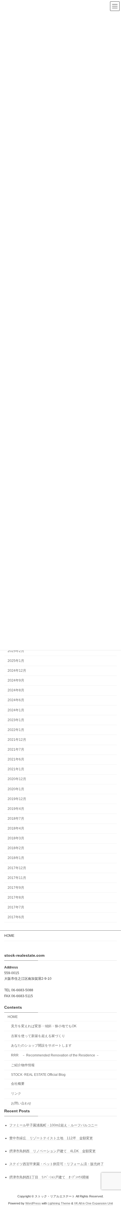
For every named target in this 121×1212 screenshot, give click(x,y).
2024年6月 (16, 700)
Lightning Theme (59, 1203)
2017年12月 (17, 868)
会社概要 (17, 1084)
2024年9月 (16, 680)
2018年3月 (16, 838)
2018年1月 (16, 858)
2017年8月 (16, 897)
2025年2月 (16, 651)
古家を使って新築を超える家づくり (38, 1036)
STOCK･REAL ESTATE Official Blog (38, 1074)
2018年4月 (16, 828)
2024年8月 (16, 690)
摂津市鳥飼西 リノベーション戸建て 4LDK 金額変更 (52, 1151)
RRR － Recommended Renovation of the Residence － (57, 1055)
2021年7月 (16, 749)
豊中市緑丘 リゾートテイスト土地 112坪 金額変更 (51, 1138)
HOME (9, 936)
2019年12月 (17, 799)
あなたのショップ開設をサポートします (41, 1045)
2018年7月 (16, 819)
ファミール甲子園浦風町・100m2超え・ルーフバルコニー (53, 1125)
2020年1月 (16, 789)
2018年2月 (16, 848)
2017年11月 (17, 878)
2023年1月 (16, 720)
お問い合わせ (21, 1103)
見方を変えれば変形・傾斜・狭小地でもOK (44, 1026)
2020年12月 (17, 779)
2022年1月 (16, 730)
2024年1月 (16, 710)
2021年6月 (16, 759)
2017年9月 (16, 888)
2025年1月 (16, 661)
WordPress (33, 1203)
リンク (16, 1093)
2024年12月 (17, 671)
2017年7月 (16, 907)
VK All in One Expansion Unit (93, 1203)
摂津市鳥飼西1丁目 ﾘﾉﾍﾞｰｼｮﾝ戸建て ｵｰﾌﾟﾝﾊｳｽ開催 (49, 1177)
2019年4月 (16, 809)
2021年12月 (17, 740)
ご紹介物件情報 (23, 1065)
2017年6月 (16, 917)
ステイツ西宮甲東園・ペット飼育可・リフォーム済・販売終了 (56, 1164)
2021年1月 (16, 769)
